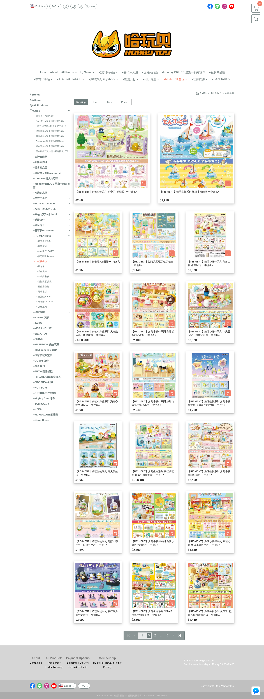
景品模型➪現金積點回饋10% (50, 136)
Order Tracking (53, 667)
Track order (54, 662)
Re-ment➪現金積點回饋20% (50, 141)
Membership (107, 658)
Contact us (36, 662)
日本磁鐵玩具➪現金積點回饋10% (52, 151)
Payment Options (78, 658)
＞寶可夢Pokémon (45, 256)
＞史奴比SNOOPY (45, 251)
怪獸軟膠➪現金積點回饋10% (50, 131)
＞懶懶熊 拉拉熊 (44, 281)
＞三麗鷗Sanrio (43, 296)
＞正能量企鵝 (42, 286)
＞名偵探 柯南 (42, 276)
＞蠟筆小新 (41, 291)
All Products (54, 658)
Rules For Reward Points (107, 662)
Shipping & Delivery (78, 662)
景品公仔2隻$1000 (45, 116)
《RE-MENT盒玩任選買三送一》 (51, 126)
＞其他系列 (41, 306)
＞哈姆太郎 (41, 271)
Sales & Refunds (77, 667)
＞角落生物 (41, 261)
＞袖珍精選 (41, 246)
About (36, 658)
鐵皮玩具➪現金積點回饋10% (50, 146)
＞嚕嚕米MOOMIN (45, 301)
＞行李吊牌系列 (43, 241)
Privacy (107, 667)
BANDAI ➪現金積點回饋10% (50, 121)
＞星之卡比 (41, 266)
